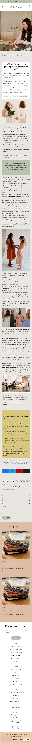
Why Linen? (16, 675)
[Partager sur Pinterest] (19, 471)
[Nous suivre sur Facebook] (12, 727)
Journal (16, 678)
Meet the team (16, 669)
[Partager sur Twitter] (12, 471)
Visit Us (16, 672)
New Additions (16, 658)
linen (3, 562)
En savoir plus (5, 572)
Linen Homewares (16, 649)
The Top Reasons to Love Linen (12, 565)
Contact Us (16, 707)
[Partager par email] (27, 471)
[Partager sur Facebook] (5, 471)
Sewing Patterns (16, 652)
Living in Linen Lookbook (18, 463)
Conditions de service (18, 487)
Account (16, 661)
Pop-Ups (16, 681)
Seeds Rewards (16, 698)
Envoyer (6, 517)
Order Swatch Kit (16, 701)
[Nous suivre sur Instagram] (18, 727)
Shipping (16, 695)
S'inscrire (16, 638)
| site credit (22, 734)
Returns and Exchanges (16, 692)
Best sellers (16, 655)
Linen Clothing (16, 646)
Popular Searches (16, 736)
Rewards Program (16, 684)
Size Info (16, 704)
